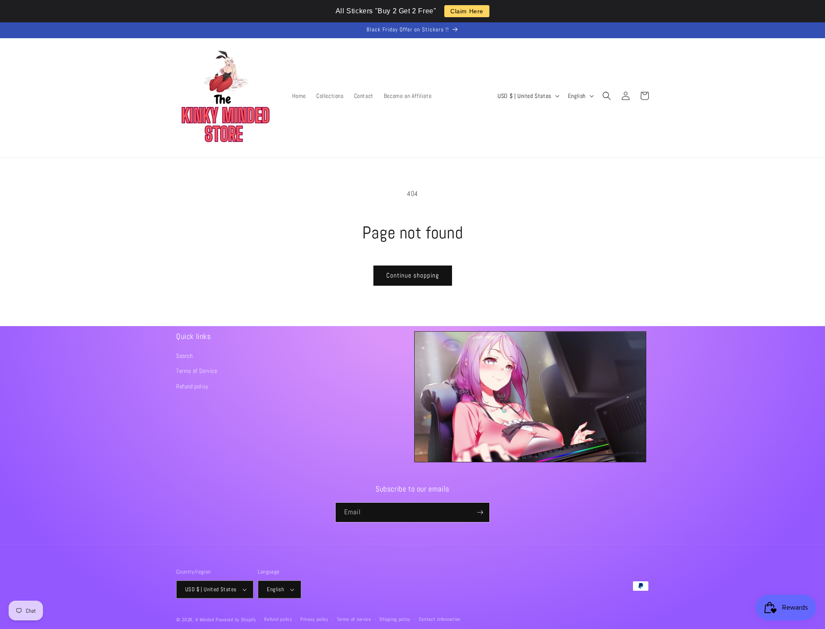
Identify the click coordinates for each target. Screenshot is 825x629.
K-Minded (205, 620)
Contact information (440, 619)
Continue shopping (412, 275)
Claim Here (466, 11)
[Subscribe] (480, 512)
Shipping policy (394, 619)
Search (184, 356)
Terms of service (354, 619)
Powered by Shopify (236, 620)
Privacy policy (314, 619)
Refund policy (192, 386)
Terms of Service (196, 371)
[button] (606, 95)
